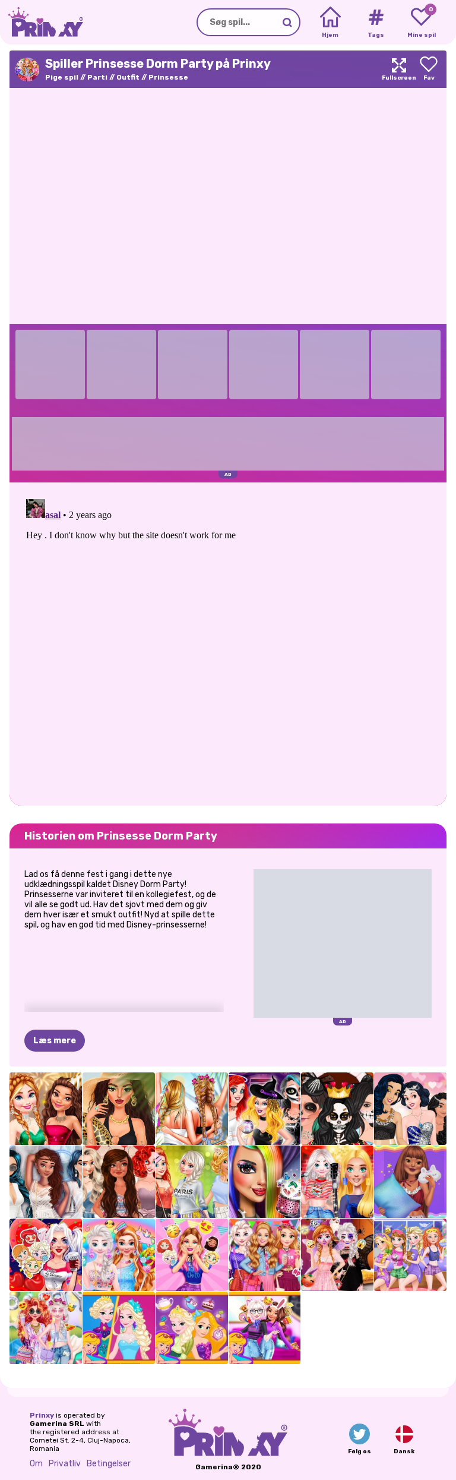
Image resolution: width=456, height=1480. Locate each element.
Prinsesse (168, 77)
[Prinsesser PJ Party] (410, 1181)
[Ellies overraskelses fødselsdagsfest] (192, 1255)
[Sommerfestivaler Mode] (192, 1108)
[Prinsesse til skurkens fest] (265, 1108)
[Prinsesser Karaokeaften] (337, 1181)
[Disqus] (228, 642)
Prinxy (42, 1415)
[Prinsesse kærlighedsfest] (46, 1255)
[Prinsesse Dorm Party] (265, 1255)
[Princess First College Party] (192, 1181)
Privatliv (65, 1464)
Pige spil (61, 77)
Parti (97, 77)
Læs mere (54, 1041)
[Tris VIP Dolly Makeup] (265, 1181)
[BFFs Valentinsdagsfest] (265, 1328)
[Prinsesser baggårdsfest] (46, 1328)
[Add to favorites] (429, 69)
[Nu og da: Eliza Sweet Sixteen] (119, 1328)
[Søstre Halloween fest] (337, 1255)
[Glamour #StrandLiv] (119, 1108)
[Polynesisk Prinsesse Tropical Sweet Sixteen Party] (119, 1181)
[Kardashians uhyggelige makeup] (337, 1108)
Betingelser (109, 1464)
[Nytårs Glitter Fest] (46, 1108)
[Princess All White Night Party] (46, 1181)
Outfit (128, 77)
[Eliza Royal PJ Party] (410, 1255)
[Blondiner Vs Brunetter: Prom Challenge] (410, 1108)
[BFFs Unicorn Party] (119, 1255)
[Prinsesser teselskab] (192, 1328)
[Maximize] (399, 69)
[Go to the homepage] (41, 22)
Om (36, 1464)
